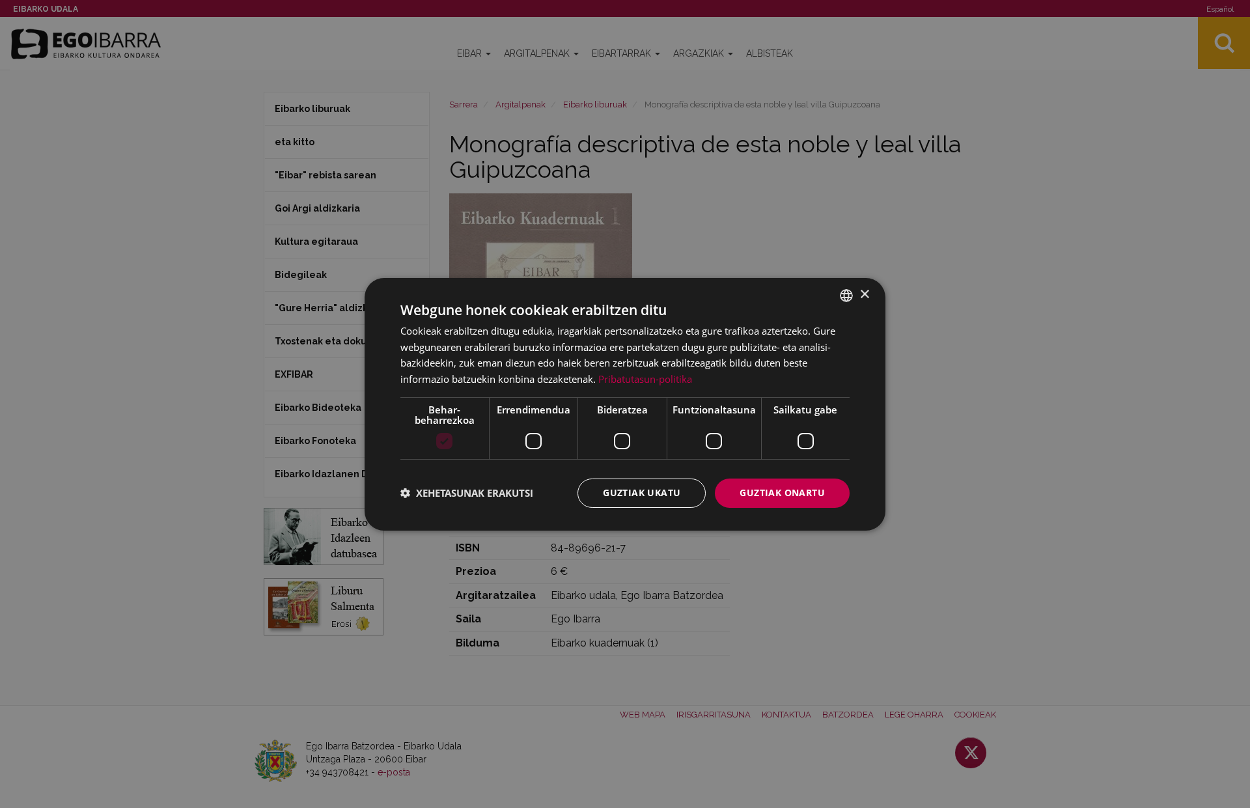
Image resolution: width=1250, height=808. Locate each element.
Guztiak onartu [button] (782, 492)
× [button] (864, 295)
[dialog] (625, 403)
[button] (466, 493)
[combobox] (846, 294)
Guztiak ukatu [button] (641, 492)
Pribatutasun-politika (645, 378)
